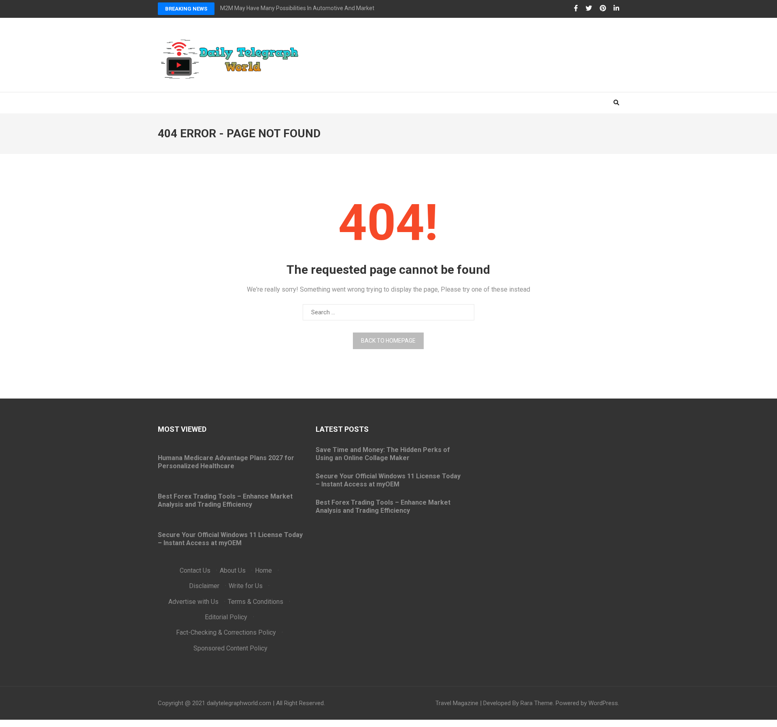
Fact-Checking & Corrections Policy (226, 632)
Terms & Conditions (255, 601)
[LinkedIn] (616, 8)
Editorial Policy (226, 617)
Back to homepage (388, 340)
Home (263, 570)
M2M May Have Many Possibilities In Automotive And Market (297, 8)
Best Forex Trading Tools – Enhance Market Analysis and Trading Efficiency (225, 500)
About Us (233, 570)
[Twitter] (589, 8)
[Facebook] (576, 8)
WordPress (603, 703)
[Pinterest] (603, 8)
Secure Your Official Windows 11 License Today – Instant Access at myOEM (230, 539)
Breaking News (186, 9)
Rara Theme (536, 703)
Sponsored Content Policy (230, 648)
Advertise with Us (193, 601)
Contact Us (195, 570)
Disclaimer (204, 586)
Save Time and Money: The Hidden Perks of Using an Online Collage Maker (383, 454)
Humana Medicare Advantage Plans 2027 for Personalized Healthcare (226, 462)
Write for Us (246, 586)
